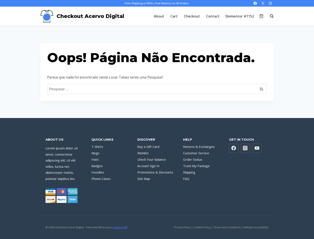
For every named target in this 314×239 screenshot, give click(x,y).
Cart (174, 16)
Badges (97, 166)
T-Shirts (97, 146)
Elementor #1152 (240, 16)
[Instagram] (270, 3)
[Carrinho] (261, 16)
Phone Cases (101, 178)
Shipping (189, 172)
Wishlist (143, 153)
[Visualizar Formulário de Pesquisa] (270, 16)
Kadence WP (120, 227)
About (159, 16)
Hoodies (97, 172)
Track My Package (196, 166)
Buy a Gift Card (148, 146)
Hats (95, 159)
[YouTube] (257, 148)
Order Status (192, 159)
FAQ (186, 178)
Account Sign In (148, 166)
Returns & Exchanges (199, 146)
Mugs (95, 153)
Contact (213, 16)
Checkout (192, 16)
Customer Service (196, 153)
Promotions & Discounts (155, 172)
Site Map (143, 178)
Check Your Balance (151, 159)
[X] (263, 3)
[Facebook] (255, 3)
